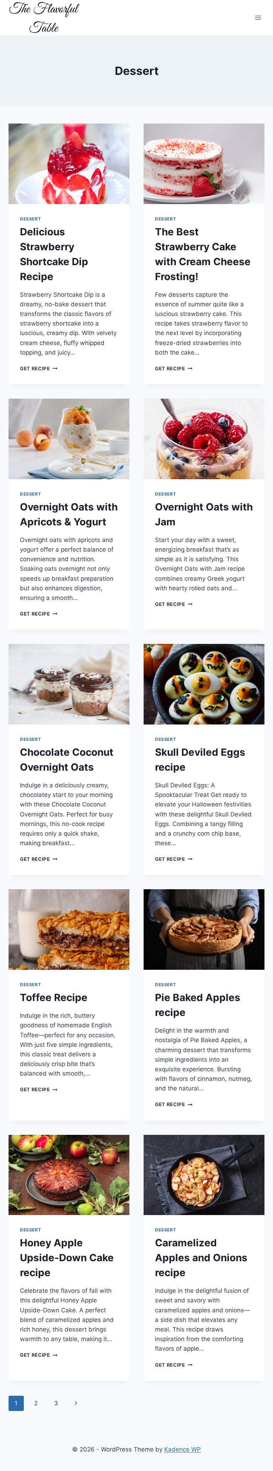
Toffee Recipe (53, 997)
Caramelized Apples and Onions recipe (201, 1258)
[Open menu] (257, 17)
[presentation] (69, 164)
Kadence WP (182, 1449)
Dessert (30, 219)
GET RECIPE (38, 368)
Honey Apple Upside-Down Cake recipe (67, 1258)
